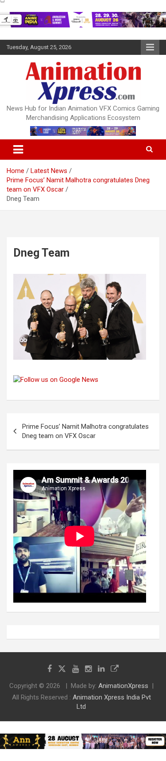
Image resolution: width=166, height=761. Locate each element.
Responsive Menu (150, 47)
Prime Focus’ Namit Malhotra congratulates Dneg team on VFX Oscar (85, 431)
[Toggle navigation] (18, 149)
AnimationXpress (123, 686)
